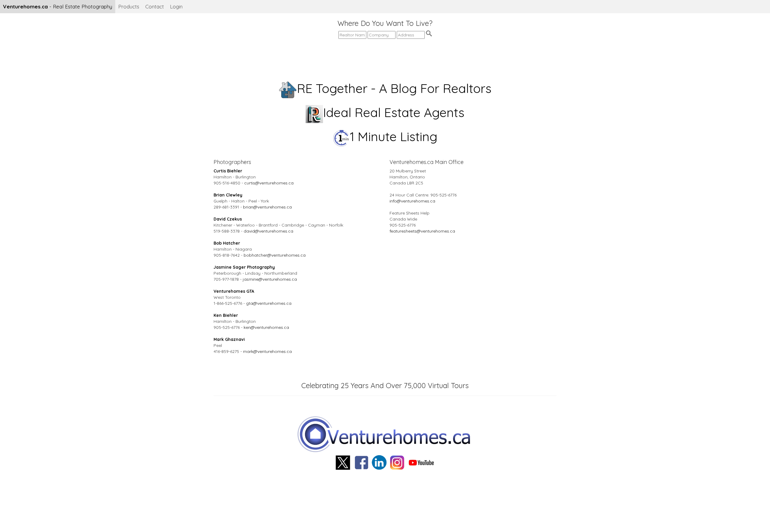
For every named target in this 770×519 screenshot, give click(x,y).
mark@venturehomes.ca (267, 351)
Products (128, 6)
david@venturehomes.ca (268, 231)
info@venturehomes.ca (412, 201)
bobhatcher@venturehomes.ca (275, 255)
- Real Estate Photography (57, 6)
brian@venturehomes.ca (267, 207)
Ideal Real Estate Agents (393, 112)
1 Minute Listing (393, 136)
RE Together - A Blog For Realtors (394, 88)
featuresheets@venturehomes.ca (422, 231)
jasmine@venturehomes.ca (270, 279)
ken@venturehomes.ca (266, 327)
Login (176, 6)
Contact (154, 6)
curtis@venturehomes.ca (269, 183)
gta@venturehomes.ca (268, 303)
